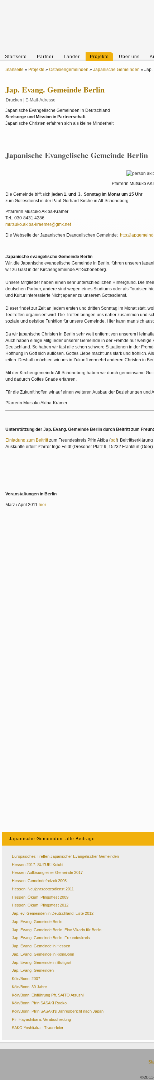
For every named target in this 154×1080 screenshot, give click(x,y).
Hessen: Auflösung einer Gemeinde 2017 (47, 872)
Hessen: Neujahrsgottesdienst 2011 (43, 889)
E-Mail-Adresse (40, 100)
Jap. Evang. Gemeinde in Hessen (41, 946)
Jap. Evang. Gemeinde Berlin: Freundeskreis (51, 938)
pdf (114, 440)
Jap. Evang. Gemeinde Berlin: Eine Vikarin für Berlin (56, 930)
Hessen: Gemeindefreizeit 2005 (39, 881)
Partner (45, 56)
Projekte (99, 56)
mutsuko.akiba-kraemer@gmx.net (38, 224)
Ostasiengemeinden (68, 69)
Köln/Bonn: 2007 (26, 978)
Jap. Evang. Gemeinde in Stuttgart (41, 962)
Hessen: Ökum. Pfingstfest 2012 (40, 905)
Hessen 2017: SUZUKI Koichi (37, 864)
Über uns (129, 56)
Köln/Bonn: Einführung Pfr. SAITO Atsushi (47, 995)
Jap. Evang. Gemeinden (33, 970)
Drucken (14, 100)
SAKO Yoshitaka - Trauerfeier (37, 1028)
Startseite (16, 56)
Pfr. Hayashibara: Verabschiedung (41, 1019)
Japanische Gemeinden (116, 69)
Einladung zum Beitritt (26, 440)
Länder (72, 56)
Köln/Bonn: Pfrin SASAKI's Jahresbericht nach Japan (58, 1011)
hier (42, 504)
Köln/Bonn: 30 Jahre (29, 987)
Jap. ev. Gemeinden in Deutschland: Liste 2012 (52, 913)
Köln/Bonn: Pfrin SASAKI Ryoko (39, 1003)
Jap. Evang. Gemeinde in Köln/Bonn (43, 954)
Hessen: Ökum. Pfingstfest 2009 (40, 897)
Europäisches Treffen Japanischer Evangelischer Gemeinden (65, 856)
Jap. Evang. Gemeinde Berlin (37, 921)
